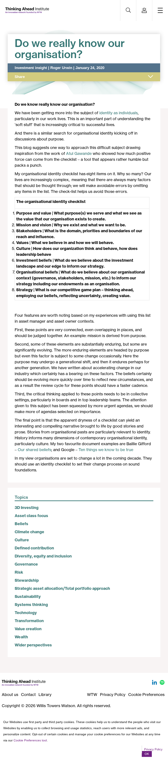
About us (10, 694)
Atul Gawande (79, 153)
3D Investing (26, 507)
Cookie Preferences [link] (146, 694)
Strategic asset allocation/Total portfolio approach (62, 588)
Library (44, 694)
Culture (22, 539)
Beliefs (21, 523)
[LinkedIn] (155, 683)
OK (147, 754)
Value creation (28, 628)
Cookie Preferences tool (30, 740)
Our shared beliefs (34, 449)
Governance (26, 564)
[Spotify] (162, 683)
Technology (26, 612)
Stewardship (27, 580)
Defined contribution (34, 547)
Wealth (21, 636)
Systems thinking (31, 604)
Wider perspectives (33, 644)
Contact (28, 694)
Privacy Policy (112, 694)
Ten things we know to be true (106, 449)
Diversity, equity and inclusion (43, 556)
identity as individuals (118, 112)
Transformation (29, 620)
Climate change (29, 531)
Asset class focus (31, 515)
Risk (19, 572)
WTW (92, 694)
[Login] (144, 10)
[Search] (128, 10)
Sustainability (28, 596)
